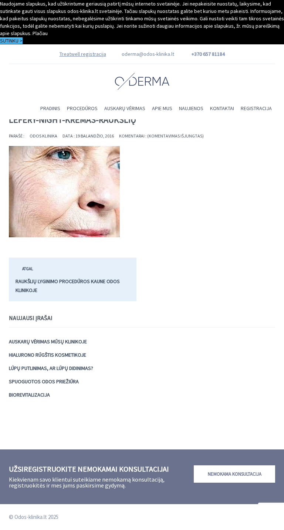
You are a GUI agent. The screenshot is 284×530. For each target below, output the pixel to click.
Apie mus (162, 108)
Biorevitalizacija (29, 394)
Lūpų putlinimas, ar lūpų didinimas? (51, 368)
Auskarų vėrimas (124, 108)
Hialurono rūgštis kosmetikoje (47, 354)
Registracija (256, 108)
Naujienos (191, 108)
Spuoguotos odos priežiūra (44, 381)
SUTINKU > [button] (11, 40)
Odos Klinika (43, 136)
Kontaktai (222, 108)
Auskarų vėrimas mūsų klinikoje (48, 341)
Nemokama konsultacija (234, 474)
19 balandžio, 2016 (94, 136)
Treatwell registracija (83, 54)
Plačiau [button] (40, 33)
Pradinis (50, 108)
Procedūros (82, 108)
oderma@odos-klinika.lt (148, 54)
